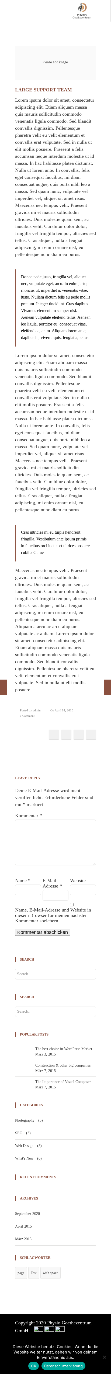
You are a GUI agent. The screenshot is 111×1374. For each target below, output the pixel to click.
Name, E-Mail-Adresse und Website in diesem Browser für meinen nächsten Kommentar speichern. (53, 915)
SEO (18, 1133)
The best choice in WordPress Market (63, 1049)
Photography (24, 1120)
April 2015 (23, 1226)
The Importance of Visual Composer (63, 1082)
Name (22, 880)
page (21, 1273)
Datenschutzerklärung (63, 1366)
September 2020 (27, 1214)
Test (34, 1273)
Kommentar (28, 815)
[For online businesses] (107, 687)
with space (50, 1273)
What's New (24, 1158)
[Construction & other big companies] (3, 687)
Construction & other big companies (63, 1065)
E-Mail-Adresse (52, 883)
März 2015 (23, 1239)
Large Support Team (43, 89)
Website (78, 880)
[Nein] (104, 1357)
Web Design (24, 1146)
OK (33, 1366)
